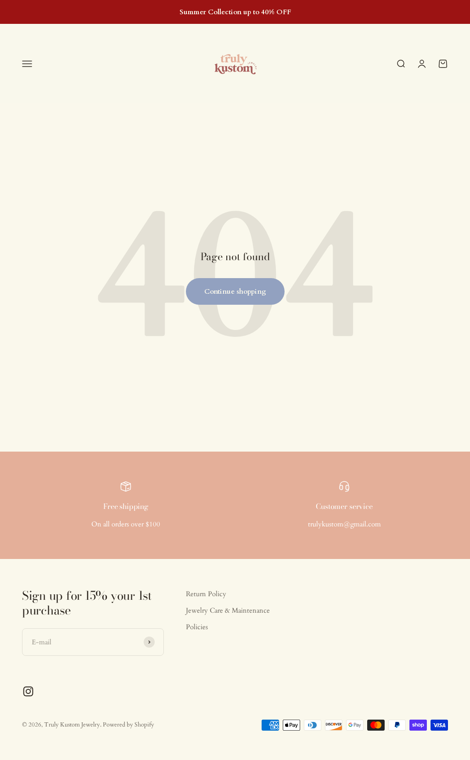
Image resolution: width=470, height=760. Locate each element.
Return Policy (206, 593)
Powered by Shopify (128, 725)
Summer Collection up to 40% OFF (235, 12)
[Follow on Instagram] (28, 691)
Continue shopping (235, 291)
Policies (197, 626)
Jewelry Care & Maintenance (228, 610)
